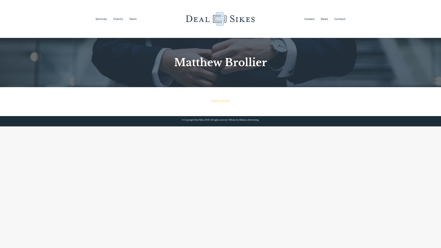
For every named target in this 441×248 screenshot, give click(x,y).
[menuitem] (101, 19)
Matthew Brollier (220, 100)
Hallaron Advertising (249, 119)
